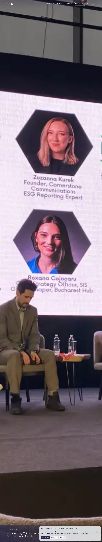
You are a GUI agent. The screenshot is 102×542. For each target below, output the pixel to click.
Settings (62, 537)
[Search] (88, 4)
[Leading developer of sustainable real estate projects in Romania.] (10, 4)
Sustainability (19, 529)
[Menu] (93, 4)
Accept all (45, 537)
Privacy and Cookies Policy (80, 533)
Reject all (54, 537)
